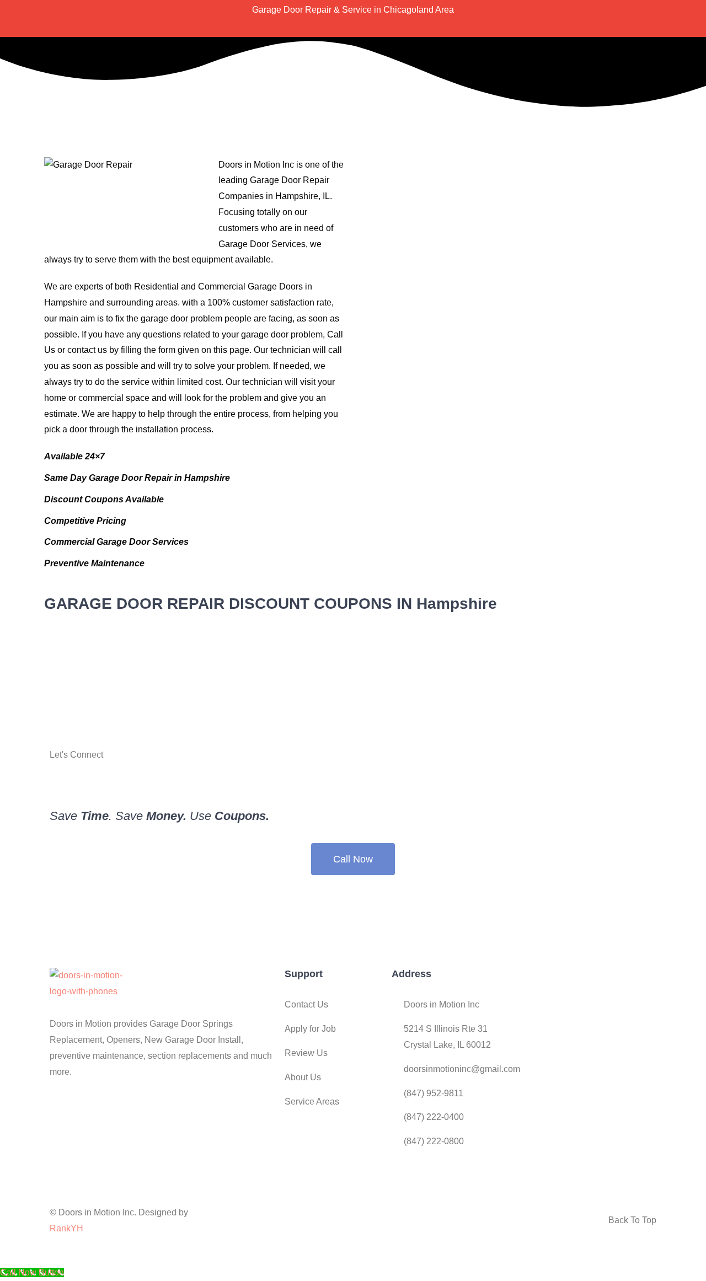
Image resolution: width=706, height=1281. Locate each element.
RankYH (66, 1228)
